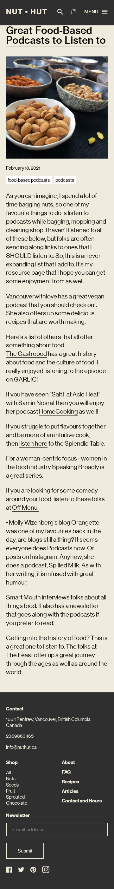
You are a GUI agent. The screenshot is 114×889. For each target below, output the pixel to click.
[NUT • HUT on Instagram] (45, 869)
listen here (33, 443)
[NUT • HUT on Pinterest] (33, 870)
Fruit (10, 791)
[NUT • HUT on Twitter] (21, 870)
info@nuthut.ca (21, 747)
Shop (12, 762)
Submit (25, 850)
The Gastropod (26, 353)
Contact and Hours (82, 801)
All (8, 772)
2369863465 (20, 736)
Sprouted (15, 797)
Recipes (70, 782)
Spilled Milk (64, 565)
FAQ (66, 772)
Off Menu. (25, 507)
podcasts (64, 180)
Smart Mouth (23, 597)
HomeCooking (58, 411)
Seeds (12, 785)
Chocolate (16, 803)
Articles (70, 791)
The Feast (19, 655)
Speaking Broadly (75, 467)
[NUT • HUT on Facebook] (9, 870)
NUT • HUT (27, 11)
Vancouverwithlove (31, 296)
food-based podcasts (29, 180)
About (68, 762)
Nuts (11, 778)
